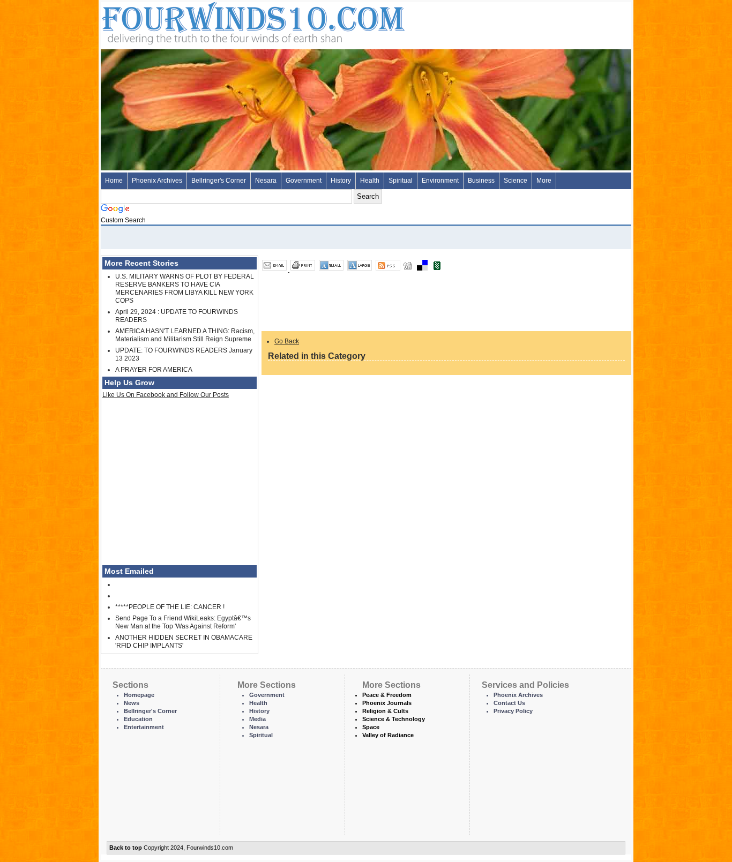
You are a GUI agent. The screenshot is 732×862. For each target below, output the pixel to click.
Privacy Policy (513, 711)
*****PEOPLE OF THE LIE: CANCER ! (170, 607)
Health (369, 180)
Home (114, 180)
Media (257, 719)
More (543, 180)
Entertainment (144, 727)
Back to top (125, 847)
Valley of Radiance (388, 735)
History (341, 180)
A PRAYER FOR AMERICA (153, 369)
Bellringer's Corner (218, 180)
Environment (440, 180)
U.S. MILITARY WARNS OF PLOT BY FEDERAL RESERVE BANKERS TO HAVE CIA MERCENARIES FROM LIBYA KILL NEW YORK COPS (184, 288)
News (131, 703)
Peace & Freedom (387, 695)
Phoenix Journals (387, 703)
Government (304, 180)
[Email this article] (275, 269)
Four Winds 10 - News (208, 21)
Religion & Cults (385, 711)
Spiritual (401, 180)
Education (138, 719)
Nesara (266, 180)
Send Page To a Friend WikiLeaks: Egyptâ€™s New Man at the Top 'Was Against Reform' (183, 622)
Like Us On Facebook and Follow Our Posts (165, 395)
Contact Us (509, 703)
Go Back (286, 341)
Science (515, 180)
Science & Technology (393, 719)
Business (481, 180)
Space (370, 727)
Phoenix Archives (157, 180)
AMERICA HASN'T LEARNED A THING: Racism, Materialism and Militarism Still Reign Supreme (185, 335)
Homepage (139, 695)
